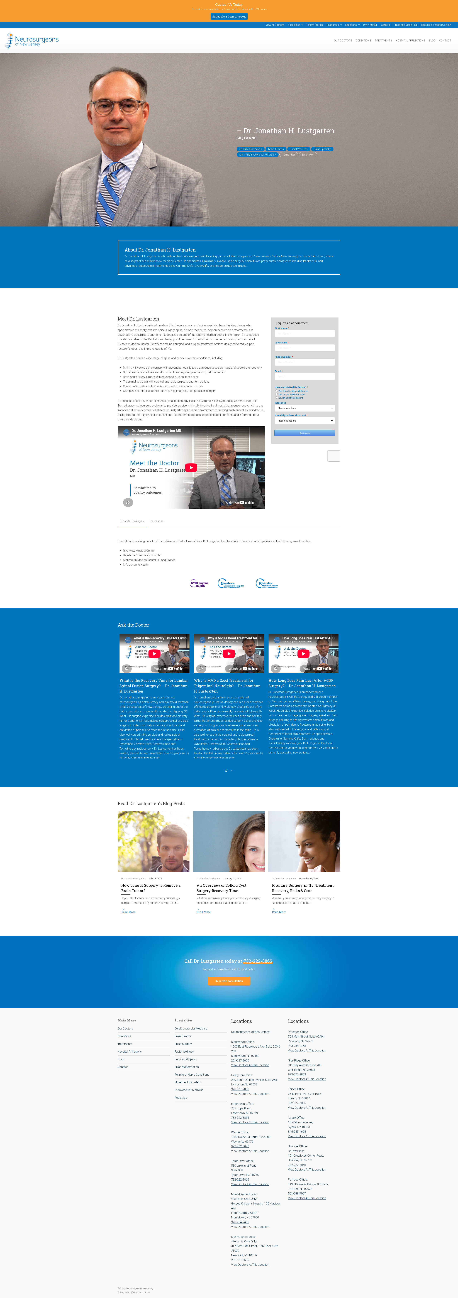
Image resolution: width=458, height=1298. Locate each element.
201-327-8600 (240, 1060)
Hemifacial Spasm (185, 1059)
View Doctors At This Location (250, 1065)
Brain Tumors (182, 1036)
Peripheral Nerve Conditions (191, 1074)
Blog (120, 1059)
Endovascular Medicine (188, 1090)
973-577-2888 (240, 1089)
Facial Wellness (184, 1051)
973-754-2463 (240, 1222)
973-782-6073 (240, 1146)
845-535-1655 (297, 1131)
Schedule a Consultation (229, 16)
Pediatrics (180, 1097)
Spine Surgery (183, 1044)
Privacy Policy (124, 1292)
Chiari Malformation (186, 1067)
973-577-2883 (297, 1074)
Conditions (124, 1036)
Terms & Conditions (141, 1292)
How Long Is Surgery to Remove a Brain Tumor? (151, 888)
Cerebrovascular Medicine (190, 1028)
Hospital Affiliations (130, 1051)
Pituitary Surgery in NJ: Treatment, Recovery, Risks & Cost (303, 888)
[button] (132, 521)
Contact (123, 1067)
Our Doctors (125, 1028)
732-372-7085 (297, 1103)
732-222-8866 (258, 961)
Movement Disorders (187, 1082)
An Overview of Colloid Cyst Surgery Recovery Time (221, 888)
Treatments (125, 1044)
